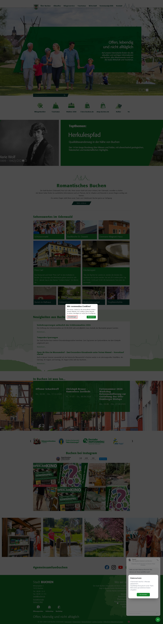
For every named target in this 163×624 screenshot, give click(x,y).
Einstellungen (72, 317)
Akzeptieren (91, 317)
